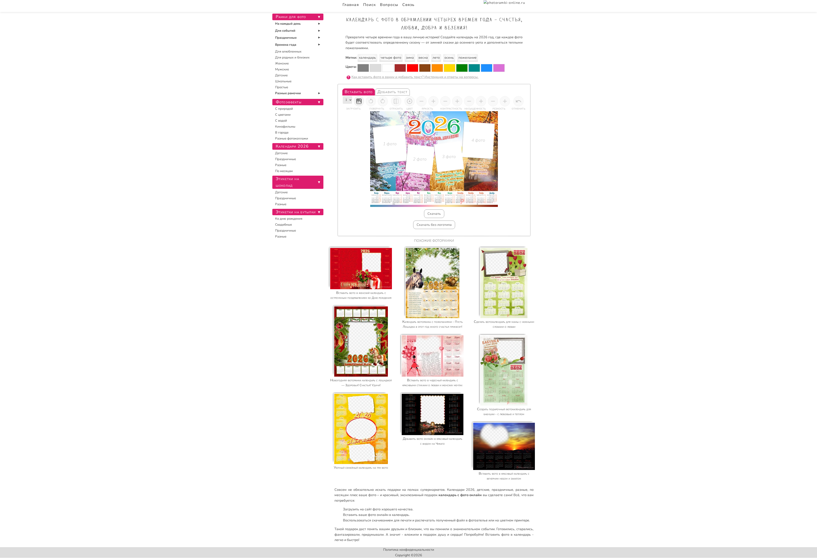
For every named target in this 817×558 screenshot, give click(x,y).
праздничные (502, 489)
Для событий (285, 30)
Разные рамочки (288, 93)
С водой (281, 120)
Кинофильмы (285, 126)
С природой (284, 109)
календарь (367, 57)
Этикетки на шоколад (287, 182)
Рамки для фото (291, 17)
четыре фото (391, 57)
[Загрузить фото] (359, 101)
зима (410, 57)
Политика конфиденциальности (408, 549)
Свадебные (283, 224)
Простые (281, 87)
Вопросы (389, 4)
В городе (282, 132)
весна (423, 57)
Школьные (283, 81)
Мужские (282, 69)
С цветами (283, 114)
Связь (408, 4)
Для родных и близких (292, 57)
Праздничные (286, 38)
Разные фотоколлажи (291, 138)
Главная (351, 4)
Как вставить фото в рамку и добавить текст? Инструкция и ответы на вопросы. (414, 77)
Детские (281, 75)
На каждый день (288, 23)
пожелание (467, 57)
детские (483, 489)
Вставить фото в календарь (508, 534)
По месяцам (284, 171)
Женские (282, 63)
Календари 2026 (460, 489)
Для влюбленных (288, 51)
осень (449, 57)
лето (436, 57)
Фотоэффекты (288, 102)
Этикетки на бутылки (296, 212)
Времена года (285, 45)
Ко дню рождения (288, 218)
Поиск (369, 4)
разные (521, 489)
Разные (280, 165)
